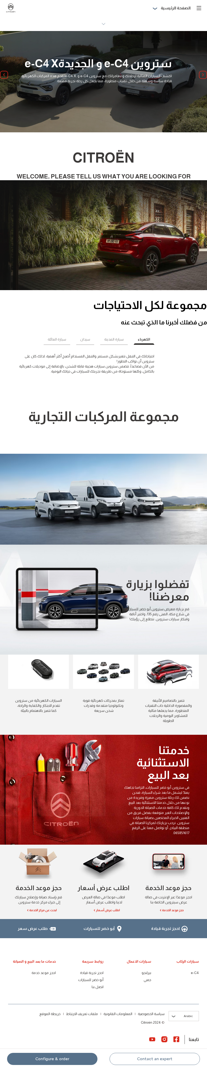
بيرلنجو (146, 973)
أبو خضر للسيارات (91, 980)
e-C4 (195, 973)
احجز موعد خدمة (44, 973)
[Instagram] (164, 1039)
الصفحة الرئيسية (176, 8)
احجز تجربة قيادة (92, 973)
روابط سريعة (93, 961)
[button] (155, 1059)
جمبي (147, 980)
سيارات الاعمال (139, 961)
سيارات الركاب (187, 961)
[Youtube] (152, 1039)
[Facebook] (176, 1039)
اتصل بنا (98, 987)
